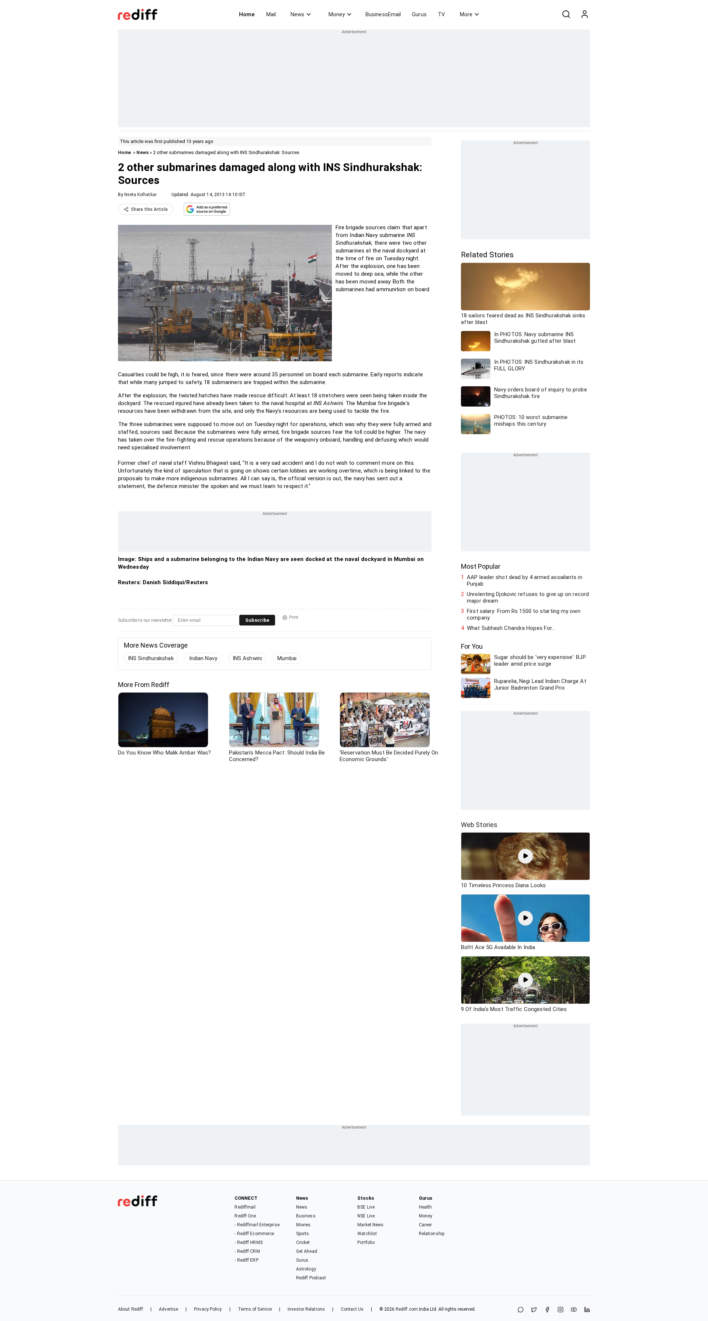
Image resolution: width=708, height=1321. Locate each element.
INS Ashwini (247, 658)
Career (425, 1224)
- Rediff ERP (246, 1260)
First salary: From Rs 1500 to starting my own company (523, 614)
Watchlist (367, 1233)
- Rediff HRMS (248, 1242)
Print (293, 617)
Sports (302, 1233)
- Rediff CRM (247, 1251)
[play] (525, 856)
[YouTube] (574, 1310)
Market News (370, 1224)
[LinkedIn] (587, 1310)
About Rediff (130, 1309)
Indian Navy (203, 658)
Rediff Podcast (311, 1277)
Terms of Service (255, 1309)
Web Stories (479, 825)
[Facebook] (547, 1310)
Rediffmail (245, 1207)
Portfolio (366, 1242)
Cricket (303, 1242)
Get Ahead (306, 1251)
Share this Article (149, 209)
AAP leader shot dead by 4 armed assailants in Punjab (524, 580)
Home (247, 14)
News (297, 14)
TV (441, 14)
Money (337, 14)
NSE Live (366, 1216)
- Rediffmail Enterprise (257, 1224)
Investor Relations (306, 1309)
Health (425, 1207)
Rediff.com (407, 1309)
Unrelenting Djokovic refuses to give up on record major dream (528, 597)
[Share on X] (534, 1310)
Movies (303, 1224)
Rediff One (245, 1216)
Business (306, 1216)
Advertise (168, 1309)
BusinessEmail (383, 14)
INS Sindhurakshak (151, 658)
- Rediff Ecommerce (254, 1233)
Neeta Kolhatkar (140, 194)
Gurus (419, 14)
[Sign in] (584, 14)
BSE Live (366, 1207)
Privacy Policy (208, 1309)
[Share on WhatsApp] (521, 1310)
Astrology (306, 1269)
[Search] (566, 14)
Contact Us (352, 1309)
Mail (271, 14)
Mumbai (287, 658)
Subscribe (257, 620)
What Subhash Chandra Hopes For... (511, 628)
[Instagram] (560, 1310)
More (466, 14)
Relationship (431, 1233)
